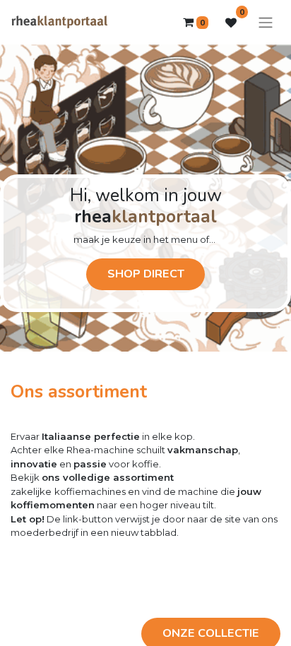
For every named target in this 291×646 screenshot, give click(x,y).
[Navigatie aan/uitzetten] (265, 22)
